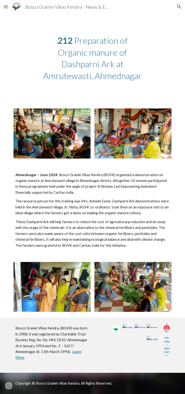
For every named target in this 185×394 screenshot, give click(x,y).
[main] (92, 58)
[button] (6, 6)
